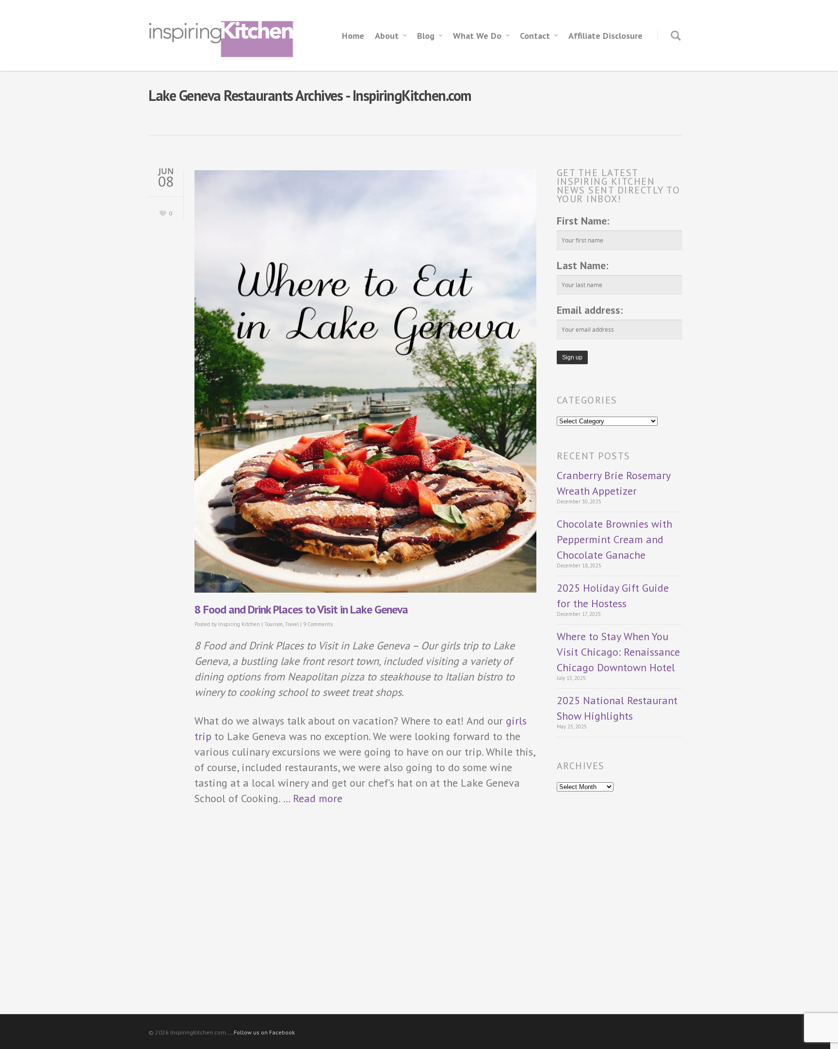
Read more (317, 798)
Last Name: (582, 265)
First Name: (583, 220)
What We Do (477, 35)
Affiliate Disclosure (605, 35)
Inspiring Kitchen (239, 624)
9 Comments (318, 624)
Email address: (590, 310)
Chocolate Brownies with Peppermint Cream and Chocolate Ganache (614, 539)
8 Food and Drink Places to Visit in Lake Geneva (301, 609)
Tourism (273, 624)
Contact (535, 35)
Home (353, 35)
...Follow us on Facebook (261, 1032)
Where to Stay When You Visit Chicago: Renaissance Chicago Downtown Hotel (618, 651)
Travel (292, 624)
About (387, 35)
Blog (426, 35)
